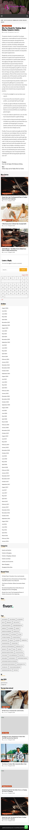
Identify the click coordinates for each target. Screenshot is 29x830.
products (4, 649)
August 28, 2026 (12, 225)
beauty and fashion (6, 550)
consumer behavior (17, 625)
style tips (21, 655)
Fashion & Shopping (6, 553)
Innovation (4, 640)
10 (3, 287)
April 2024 (4, 353)
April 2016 (4, 532)
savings (19, 649)
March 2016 (5, 535)
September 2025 (6, 325)
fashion (17, 628)
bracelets (9, 622)
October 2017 (5, 481)
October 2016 (5, 515)
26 (10, 293)
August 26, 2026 (12, 252)
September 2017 (6, 484)
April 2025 (4, 336)
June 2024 (4, 348)
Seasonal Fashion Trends (7, 652)
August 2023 (5, 376)
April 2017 (4, 498)
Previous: (12, 163)
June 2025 (4, 331)
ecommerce (11, 628)
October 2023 (5, 370)
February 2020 (5, 424)
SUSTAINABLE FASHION (22, 658)
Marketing (24, 640)
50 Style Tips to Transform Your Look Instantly (13, 576)
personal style (19, 646)
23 (26, 290)
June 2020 (4, 413)
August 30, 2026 (12, 200)
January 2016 (5, 541)
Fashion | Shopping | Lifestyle (9, 555)
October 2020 (5, 402)
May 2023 (4, 385)
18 (6, 290)
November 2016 (6, 512)
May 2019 (4, 441)
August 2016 (5, 521)
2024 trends (12, 619)
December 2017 (6, 475)
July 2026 (4, 311)
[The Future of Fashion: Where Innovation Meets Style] (14, 753)
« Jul (2, 299)
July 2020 (4, 410)
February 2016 (5, 538)
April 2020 (4, 419)
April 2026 (4, 319)
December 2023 (6, 365)
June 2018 (4, 458)
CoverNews (17, 827)
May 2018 (4, 461)
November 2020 (6, 399)
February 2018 (5, 470)
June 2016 (4, 527)
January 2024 (5, 362)
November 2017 (6, 478)
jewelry (11, 640)
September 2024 (6, 342)
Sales (14, 649)
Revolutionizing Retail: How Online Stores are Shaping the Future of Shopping (13, 588)
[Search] (27, 16)
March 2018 (5, 467)
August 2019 (5, 436)
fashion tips (16, 631)
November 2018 (6, 450)
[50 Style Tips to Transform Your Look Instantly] (14, 699)
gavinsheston (4, 682)
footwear (13, 634)
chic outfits (16, 622)
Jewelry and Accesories (7, 25)
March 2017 (5, 501)
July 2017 (4, 490)
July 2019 (4, 439)
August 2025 (5, 328)
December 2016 (6, 510)
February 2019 (5, 444)
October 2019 (5, 433)
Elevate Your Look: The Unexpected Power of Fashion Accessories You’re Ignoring (14, 198)
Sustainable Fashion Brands (8, 664)
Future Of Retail (16, 637)
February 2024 (5, 359)
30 (26, 293)
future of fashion (6, 637)
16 (26, 287)
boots (3, 622)
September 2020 (6, 404)
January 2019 (5, 447)
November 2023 (6, 367)
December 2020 (6, 396)
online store (15, 643)
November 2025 (6, 322)
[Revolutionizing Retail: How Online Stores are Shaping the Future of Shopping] (14, 779)
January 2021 (5, 393)
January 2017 (5, 507)
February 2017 (5, 504)
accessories (20, 619)
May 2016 (4, 529)
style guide (4, 655)
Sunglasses (4, 658)
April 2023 (4, 387)
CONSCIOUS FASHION (6, 625)
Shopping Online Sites (7, 567)
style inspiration (13, 655)
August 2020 (5, 407)
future (19, 634)
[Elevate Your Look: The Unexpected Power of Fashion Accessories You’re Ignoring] (14, 186)
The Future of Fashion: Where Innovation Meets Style (13, 584)
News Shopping (5, 564)
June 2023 (4, 382)
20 (14, 290)
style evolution (19, 652)
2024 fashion (5, 619)
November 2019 (6, 430)
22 (22, 290)
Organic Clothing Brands (8, 646)
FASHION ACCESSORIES (6, 631)
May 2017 (4, 495)
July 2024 (4, 345)
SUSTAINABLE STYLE (21, 664)
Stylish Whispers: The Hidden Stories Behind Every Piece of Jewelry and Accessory (14, 249)
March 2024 (5, 356)
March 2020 (5, 421)
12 (10, 287)
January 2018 (5, 473)
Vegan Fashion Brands (15, 667)
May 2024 (4, 350)
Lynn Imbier (5, 32)
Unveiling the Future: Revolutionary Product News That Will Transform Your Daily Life (14, 579)
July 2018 (4, 456)
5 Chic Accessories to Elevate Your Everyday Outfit (14, 224)
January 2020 (5, 427)
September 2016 (6, 518)
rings (9, 649)
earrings (4, 628)
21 (18, 290)
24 (3, 293)
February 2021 (5, 390)
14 (18, 287)
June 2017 (4, 493)
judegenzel (3, 684)
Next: (13, 167)
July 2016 (4, 524)
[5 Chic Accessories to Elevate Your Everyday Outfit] (14, 213)
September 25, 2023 (13, 32)
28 (18, 293)
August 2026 (5, 308)
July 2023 (4, 379)
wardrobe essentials (7, 670)
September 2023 (6, 373)
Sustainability (12, 658)
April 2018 (4, 464)
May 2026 (4, 316)
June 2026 (4, 313)
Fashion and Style (6, 558)
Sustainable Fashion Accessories (9, 661)
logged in (10, 263)
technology (5, 667)
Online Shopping (6, 643)
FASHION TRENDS (5, 634)
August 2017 (5, 487)
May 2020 (4, 416)
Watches (16, 670)
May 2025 (4, 333)
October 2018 (5, 453)
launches (17, 640)
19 (10, 290)
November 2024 (6, 339)
